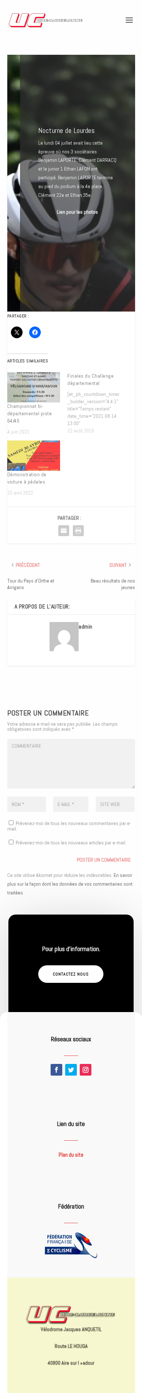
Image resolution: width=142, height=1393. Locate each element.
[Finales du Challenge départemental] (97, 403)
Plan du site (71, 1154)
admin (85, 626)
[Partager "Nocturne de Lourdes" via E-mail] (63, 530)
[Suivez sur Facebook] (56, 1070)
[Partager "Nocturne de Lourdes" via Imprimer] (78, 530)
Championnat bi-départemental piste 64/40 (29, 413)
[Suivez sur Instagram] (85, 1070)
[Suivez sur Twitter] (71, 1070)
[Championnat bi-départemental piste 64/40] (33, 387)
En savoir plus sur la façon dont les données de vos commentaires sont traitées (70, 884)
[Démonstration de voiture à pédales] (33, 455)
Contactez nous (71, 974)
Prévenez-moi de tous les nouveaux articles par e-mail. (71, 842)
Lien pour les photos (77, 212)
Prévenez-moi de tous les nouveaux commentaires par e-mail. (69, 826)
